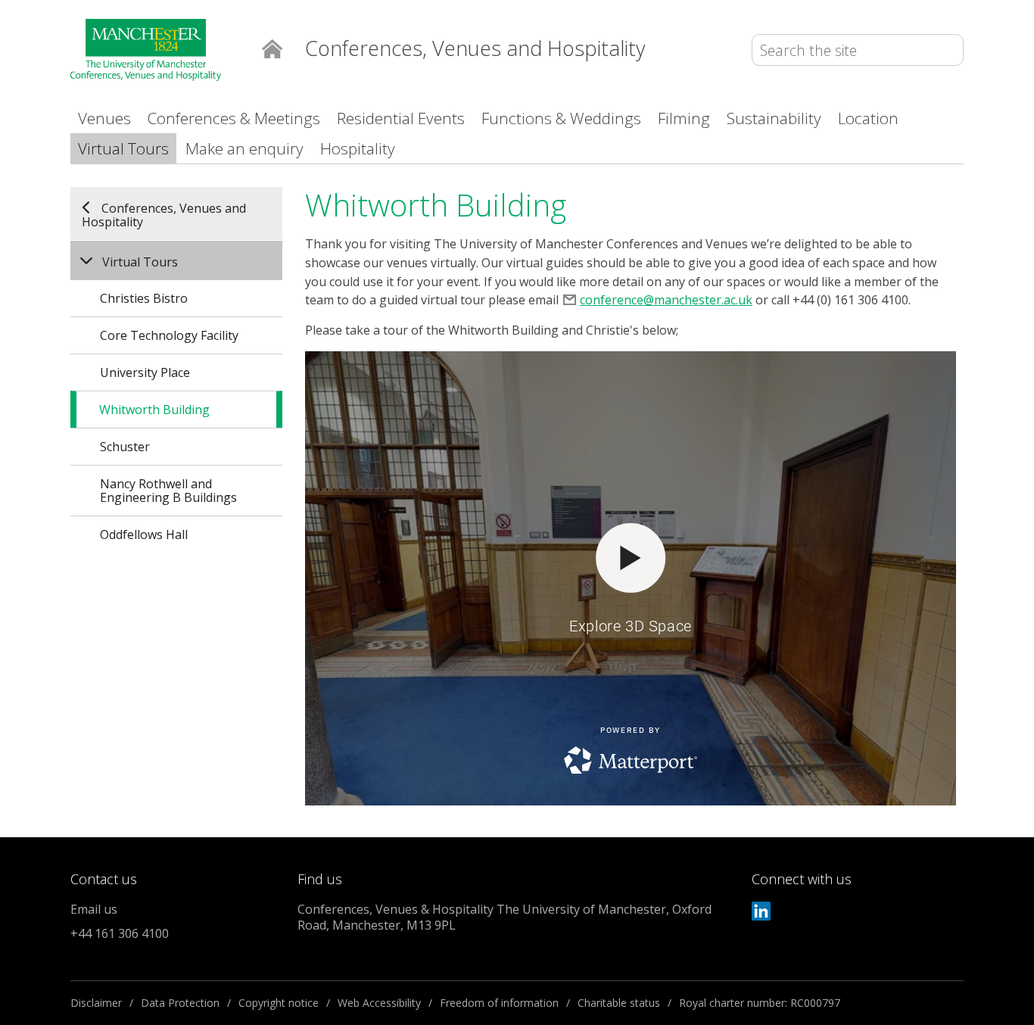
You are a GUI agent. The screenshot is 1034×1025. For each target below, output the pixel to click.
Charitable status (619, 1002)
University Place (145, 372)
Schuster (125, 446)
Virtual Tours (123, 148)
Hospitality (357, 148)
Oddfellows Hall (144, 534)
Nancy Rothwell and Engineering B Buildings (168, 490)
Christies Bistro (144, 298)
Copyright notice (278, 1002)
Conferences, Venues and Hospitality (164, 214)
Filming (684, 118)
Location (868, 118)
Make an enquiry (244, 148)
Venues (104, 118)
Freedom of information (499, 1002)
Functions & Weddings (561, 118)
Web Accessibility (379, 1002)
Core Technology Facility (169, 335)
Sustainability (774, 118)
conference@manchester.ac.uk (666, 299)
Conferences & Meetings (234, 118)
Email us (93, 909)
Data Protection (180, 1002)
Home (272, 47)
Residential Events (401, 118)
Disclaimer (96, 1002)
